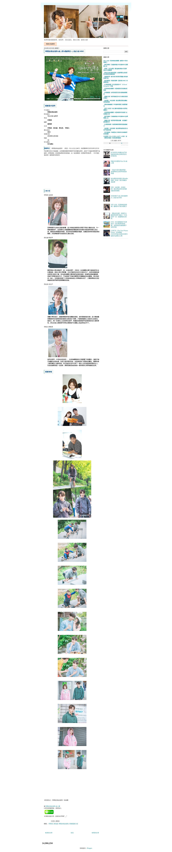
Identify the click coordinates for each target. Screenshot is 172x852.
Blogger (89, 848)
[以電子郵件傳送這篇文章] (52, 821)
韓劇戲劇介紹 (73, 823)
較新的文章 (48, 833)
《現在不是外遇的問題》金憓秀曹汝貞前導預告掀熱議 (119, 171)
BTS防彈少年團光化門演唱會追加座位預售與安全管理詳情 (119, 154)
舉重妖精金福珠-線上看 (52, 806)
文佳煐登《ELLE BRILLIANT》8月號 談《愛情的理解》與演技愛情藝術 (115, 137)
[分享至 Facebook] (57, 821)
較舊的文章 (95, 833)
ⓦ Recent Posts (124, 145)
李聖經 (51, 823)
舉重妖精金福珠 (64, 823)
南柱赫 (56, 823)
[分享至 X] (55, 821)
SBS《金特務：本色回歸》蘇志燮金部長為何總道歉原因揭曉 (119, 188)
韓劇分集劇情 (50, 44)
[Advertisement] (57, 173)
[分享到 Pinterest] (59, 821)
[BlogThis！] (53, 821)
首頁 (72, 833)
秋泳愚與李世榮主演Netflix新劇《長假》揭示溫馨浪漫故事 (119, 180)
